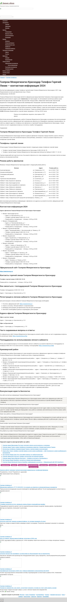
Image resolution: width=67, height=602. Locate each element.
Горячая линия (6, 72)
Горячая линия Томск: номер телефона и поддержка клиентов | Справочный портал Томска (29, 447)
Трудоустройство (9, 35)
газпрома (12, 470)
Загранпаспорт (8, 59)
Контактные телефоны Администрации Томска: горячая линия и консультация (25, 449)
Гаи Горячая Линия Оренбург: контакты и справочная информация (22, 460)
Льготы (7, 54)
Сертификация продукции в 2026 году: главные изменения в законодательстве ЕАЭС (24, 571)
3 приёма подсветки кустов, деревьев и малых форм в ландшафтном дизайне (22, 504)
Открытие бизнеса (9, 43)
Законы (4, 30)
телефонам (39, 470)
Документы (5, 22)
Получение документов (11, 67)
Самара (20, 596)
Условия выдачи (9, 69)
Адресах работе (4, 470)
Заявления (7, 26)
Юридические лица (10, 44)
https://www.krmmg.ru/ (6, 271)
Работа (7, 52)
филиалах (45, 470)
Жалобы (7, 28)
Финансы (7, 41)
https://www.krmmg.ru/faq (20, 336)
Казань (47, 594)
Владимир (46, 596)
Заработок (7, 46)
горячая (17, 470)
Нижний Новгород (55, 594)
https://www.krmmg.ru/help (46, 345)
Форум (4, 74)
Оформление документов (11, 63)
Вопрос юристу (6, 70)
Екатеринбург (40, 594)
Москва (22, 594)
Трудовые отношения (8, 50)
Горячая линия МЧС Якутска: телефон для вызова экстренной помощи (23, 456)
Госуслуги (5, 20)
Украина (7, 57)
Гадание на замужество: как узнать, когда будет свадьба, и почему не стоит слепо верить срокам (28, 588)
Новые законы (6, 61)
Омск (63, 594)
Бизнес (4, 39)
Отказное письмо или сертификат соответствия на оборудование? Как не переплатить (25, 553)
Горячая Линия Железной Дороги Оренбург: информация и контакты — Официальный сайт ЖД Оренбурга (33, 462)
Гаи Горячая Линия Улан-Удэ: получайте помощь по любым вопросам (23, 454)
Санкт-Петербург (30, 594)
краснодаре (23, 470)
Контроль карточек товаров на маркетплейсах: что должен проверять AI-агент (23, 521)
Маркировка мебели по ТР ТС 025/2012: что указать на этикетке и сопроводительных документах (28, 487)
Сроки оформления (12, 65)
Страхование (8, 31)
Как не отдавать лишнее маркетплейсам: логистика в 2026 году (18, 538)
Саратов (33, 596)
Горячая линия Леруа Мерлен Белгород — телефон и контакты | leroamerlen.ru (25, 458)
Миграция (5, 56)
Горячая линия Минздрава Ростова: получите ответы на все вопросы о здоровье (26, 445)
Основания (8, 37)
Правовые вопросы (10, 48)
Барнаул (39, 596)
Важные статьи (9, 33)
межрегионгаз (31, 470)
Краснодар (27, 596)
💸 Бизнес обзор (7, 3)
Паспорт (7, 24)
